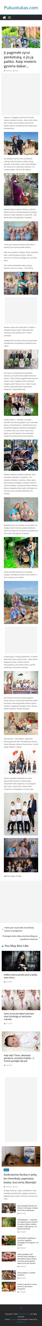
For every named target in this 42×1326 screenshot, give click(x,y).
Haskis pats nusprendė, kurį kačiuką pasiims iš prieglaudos (19, 929)
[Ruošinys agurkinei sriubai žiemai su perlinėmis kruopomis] (9, 1288)
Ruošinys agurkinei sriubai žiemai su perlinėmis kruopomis (27, 1286)
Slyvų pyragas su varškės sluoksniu (26, 1274)
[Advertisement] (21, 94)
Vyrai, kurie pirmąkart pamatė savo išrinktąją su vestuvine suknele (19, 1016)
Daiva (16, 71)
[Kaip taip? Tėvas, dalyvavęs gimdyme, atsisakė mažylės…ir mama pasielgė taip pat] (21, 1033)
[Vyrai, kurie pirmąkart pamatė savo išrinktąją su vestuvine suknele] (21, 991)
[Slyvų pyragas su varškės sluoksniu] (9, 1275)
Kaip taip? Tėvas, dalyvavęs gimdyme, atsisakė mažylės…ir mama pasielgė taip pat (19, 1058)
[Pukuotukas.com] (4, 17)
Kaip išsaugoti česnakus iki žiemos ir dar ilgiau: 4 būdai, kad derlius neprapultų (27, 1208)
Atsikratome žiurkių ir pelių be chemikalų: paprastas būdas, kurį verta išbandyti (20, 1178)
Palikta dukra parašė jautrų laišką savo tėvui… (20, 976)
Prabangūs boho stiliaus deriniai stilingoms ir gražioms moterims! (20, 937)
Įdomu (6, 1170)
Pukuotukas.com (21, 7)
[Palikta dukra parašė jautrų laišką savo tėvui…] (21, 952)
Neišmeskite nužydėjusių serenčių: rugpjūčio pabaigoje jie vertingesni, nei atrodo (27, 1241)
